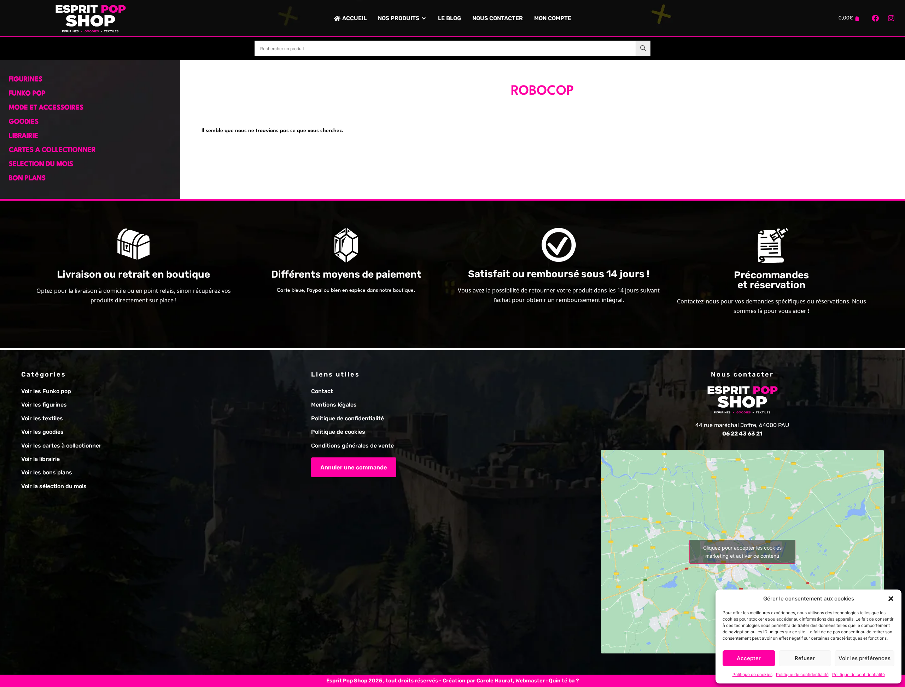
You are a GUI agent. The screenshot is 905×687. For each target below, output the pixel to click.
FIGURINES (25, 79)
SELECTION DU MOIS (41, 164)
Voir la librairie (40, 459)
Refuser (805, 658)
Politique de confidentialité (802, 674)
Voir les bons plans (46, 472)
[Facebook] (875, 18)
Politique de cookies (752, 674)
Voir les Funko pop (46, 391)
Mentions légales (334, 404)
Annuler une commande (353, 467)
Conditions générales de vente (352, 445)
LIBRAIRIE (23, 136)
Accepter (749, 658)
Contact (322, 391)
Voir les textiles (42, 418)
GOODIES (24, 122)
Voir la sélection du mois (54, 486)
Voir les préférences (865, 658)
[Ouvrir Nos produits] (424, 18)
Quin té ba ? (564, 680)
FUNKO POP (27, 93)
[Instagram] (891, 18)
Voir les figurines (44, 404)
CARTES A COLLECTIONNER (52, 150)
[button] (890, 598)
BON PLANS (27, 178)
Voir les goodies (42, 431)
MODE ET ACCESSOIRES (46, 108)
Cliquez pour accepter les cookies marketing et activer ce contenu (742, 552)
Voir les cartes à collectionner (61, 445)
